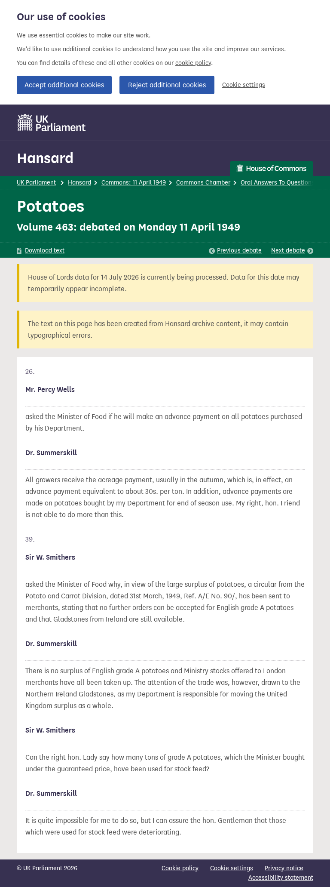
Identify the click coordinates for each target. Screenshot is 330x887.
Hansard (45, 158)
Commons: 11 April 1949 (133, 182)
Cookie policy (180, 868)
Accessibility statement (280, 877)
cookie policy (193, 63)
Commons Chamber (203, 182)
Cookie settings (243, 85)
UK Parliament (36, 182)
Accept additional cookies (64, 85)
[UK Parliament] (52, 122)
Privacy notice (284, 868)
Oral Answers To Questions (278, 182)
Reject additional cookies (167, 85)
